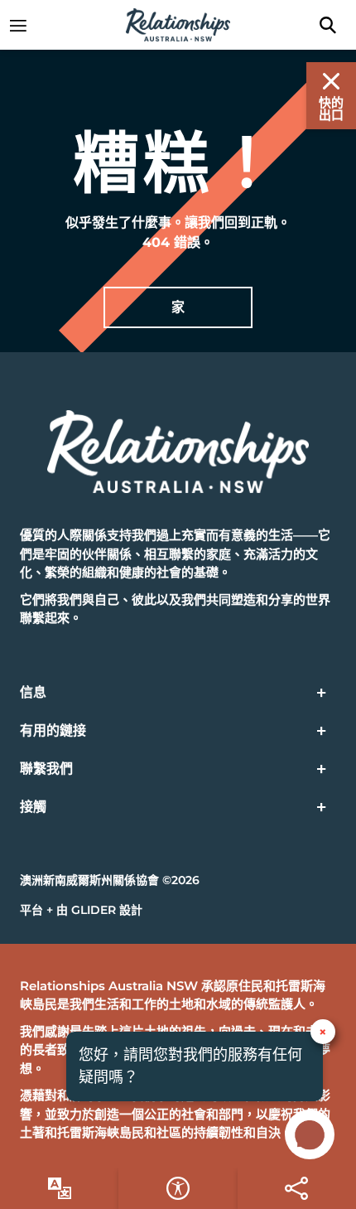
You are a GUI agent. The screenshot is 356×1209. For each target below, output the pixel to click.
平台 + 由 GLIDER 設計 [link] (81, 909)
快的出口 (331, 108)
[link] (26, 24)
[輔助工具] (59, 1188)
